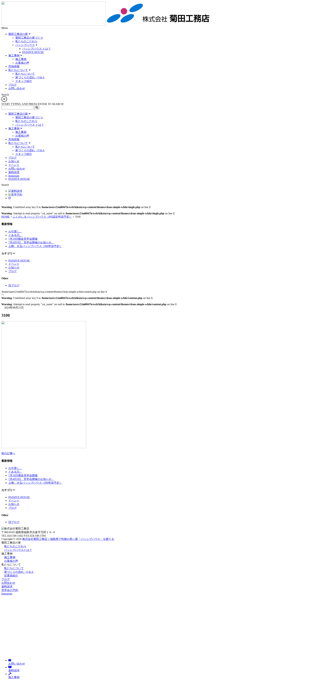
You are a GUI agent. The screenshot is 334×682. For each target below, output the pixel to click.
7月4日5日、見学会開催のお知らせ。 (31, 242)
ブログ (12, 271)
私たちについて (14, 568)
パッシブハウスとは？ (18, 549)
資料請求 (7, 586)
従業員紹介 (11, 575)
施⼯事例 (9, 557)
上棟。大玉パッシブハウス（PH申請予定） (35, 246)
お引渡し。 (15, 231)
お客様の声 (11, 560)
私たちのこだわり (15, 546)
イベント (13, 263)
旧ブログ (13, 285)
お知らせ (13, 267)
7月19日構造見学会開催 (23, 238)
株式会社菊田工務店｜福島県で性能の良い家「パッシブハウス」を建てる (68, 538)
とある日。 (15, 235)
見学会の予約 (9, 590)
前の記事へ (8, 453)
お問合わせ (8, 582)
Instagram (6, 593)
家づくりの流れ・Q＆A (18, 571)
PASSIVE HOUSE (19, 260)
